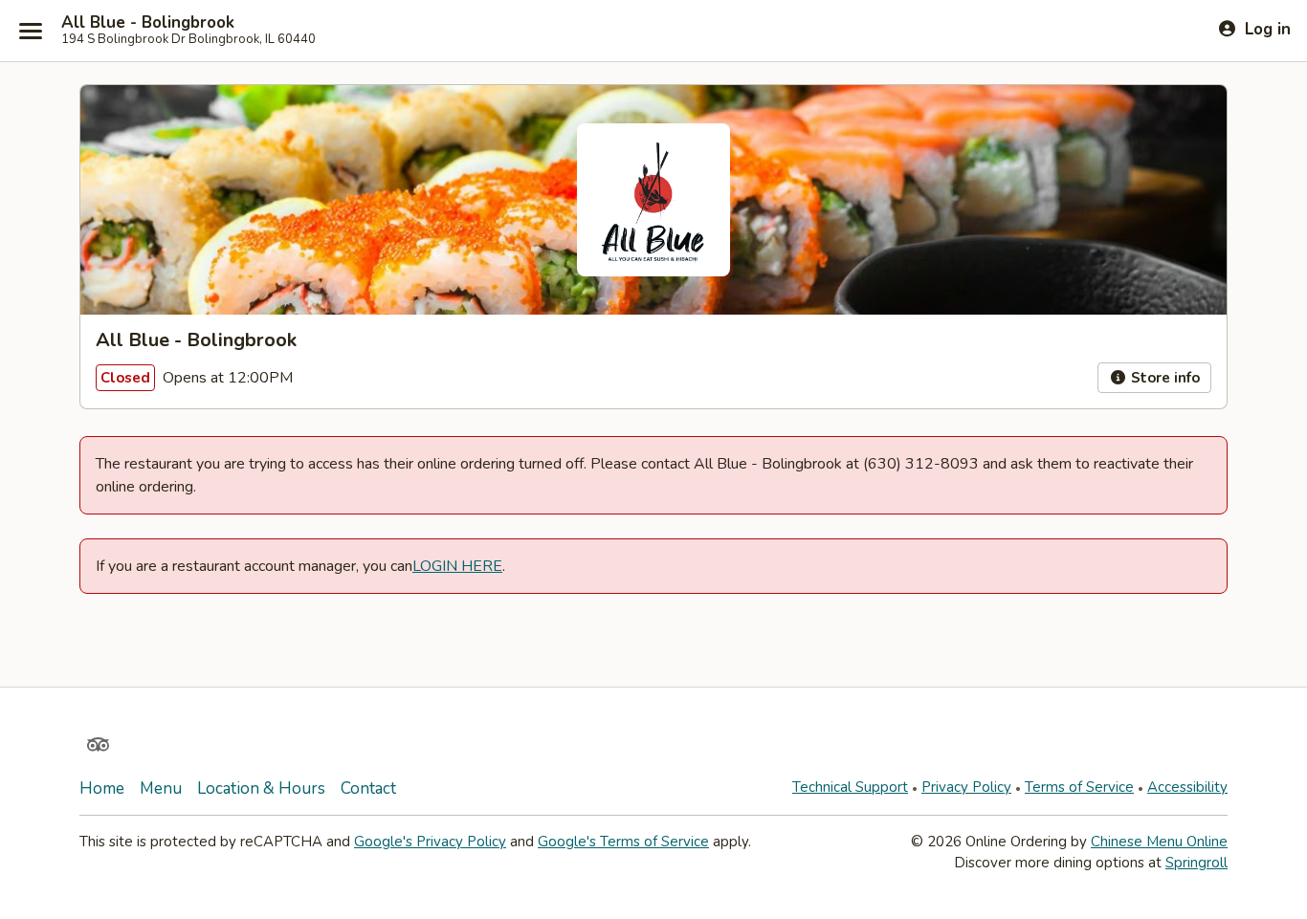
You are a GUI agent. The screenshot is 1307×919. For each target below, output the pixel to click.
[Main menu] (30, 30)
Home (101, 788)
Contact (368, 788)
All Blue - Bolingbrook (147, 23)
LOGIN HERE (457, 566)
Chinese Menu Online (1159, 841)
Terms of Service (1079, 787)
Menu (161, 788)
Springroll (1196, 862)
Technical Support (850, 787)
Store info (1163, 377)
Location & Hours (261, 788)
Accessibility (1187, 787)
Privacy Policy (966, 787)
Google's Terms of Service (623, 841)
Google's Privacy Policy (430, 841)
